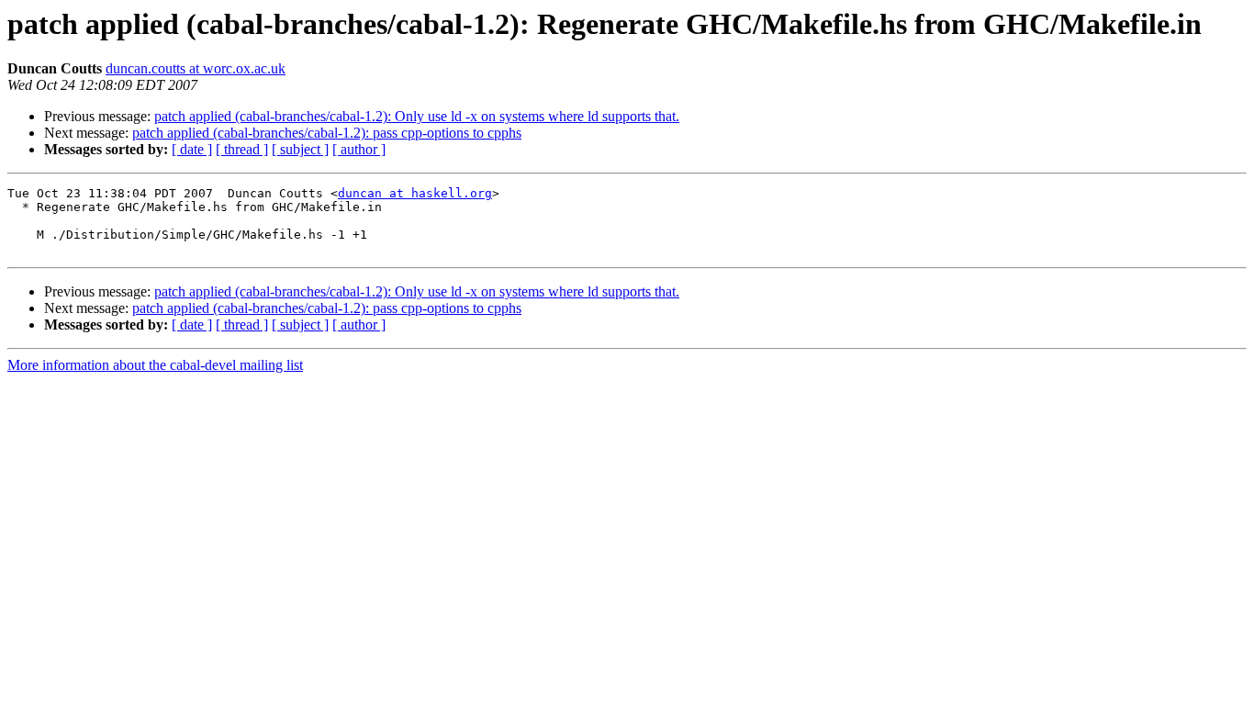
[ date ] (192, 149)
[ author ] (359, 149)
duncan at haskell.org (415, 193)
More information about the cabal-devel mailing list (155, 365)
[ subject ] (300, 149)
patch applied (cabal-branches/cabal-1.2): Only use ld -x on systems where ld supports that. (416, 116)
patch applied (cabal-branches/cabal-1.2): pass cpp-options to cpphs (326, 132)
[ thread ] (242, 149)
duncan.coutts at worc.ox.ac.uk (196, 68)
